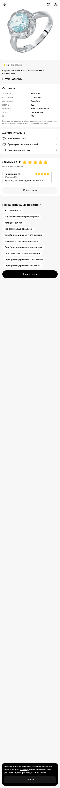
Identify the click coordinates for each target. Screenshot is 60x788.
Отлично (30, 779)
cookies (23, 769)
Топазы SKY (36, 97)
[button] (30, 88)
